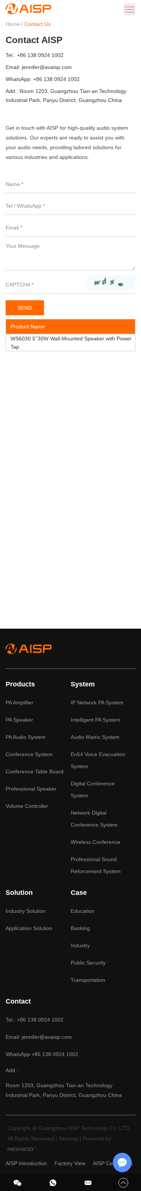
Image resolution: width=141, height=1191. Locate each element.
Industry (80, 945)
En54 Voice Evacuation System (98, 760)
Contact (18, 1001)
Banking (80, 928)
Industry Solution (25, 911)
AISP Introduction (26, 1163)
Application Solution (29, 928)
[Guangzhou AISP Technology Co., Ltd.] (28, 12)
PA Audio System (25, 737)
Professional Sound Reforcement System (96, 865)
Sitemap (68, 1139)
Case (79, 892)
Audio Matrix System (95, 737)
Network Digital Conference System (94, 819)
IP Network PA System (97, 703)
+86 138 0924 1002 (56, 79)
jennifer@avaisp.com (47, 67)
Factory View (70, 1163)
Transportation (88, 980)
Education (82, 911)
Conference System (29, 754)
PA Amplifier (19, 703)
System (83, 684)
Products (20, 684)
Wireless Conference (95, 842)
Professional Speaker (31, 789)
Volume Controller (27, 806)
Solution (19, 892)
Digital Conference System (93, 789)
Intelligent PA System (95, 720)
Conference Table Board (35, 772)
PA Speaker (19, 720)
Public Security (88, 963)
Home (13, 24)
